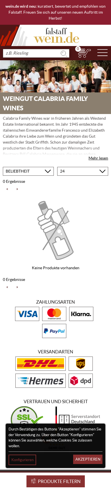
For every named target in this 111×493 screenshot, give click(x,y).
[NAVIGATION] (102, 53)
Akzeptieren (87, 459)
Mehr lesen (98, 158)
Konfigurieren (22, 460)
